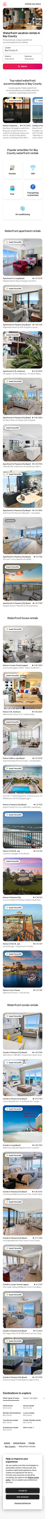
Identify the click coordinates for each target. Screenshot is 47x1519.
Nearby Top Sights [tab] (30, 1398)
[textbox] (13, 58)
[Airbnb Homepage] (5, 4)
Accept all (23, 1491)
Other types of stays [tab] (11, 1398)
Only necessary (23, 1497)
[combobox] (22, 50)
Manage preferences (22, 1503)
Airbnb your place (33, 4)
